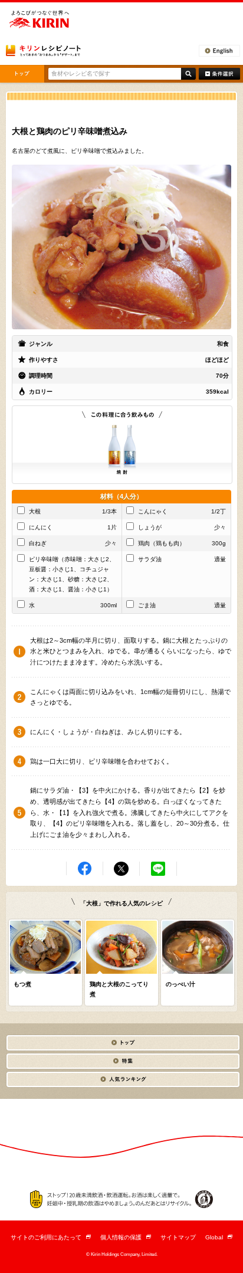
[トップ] (122, 1043)
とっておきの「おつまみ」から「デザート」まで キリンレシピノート (43, 50)
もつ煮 (22, 984)
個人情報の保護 (125, 1237)
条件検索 (219, 74)
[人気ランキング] (122, 1079)
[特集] (122, 1061)
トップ (22, 74)
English (219, 51)
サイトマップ (178, 1237)
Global (218, 1237)
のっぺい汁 (180, 984)
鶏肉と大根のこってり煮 (119, 989)
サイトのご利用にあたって (51, 1237)
